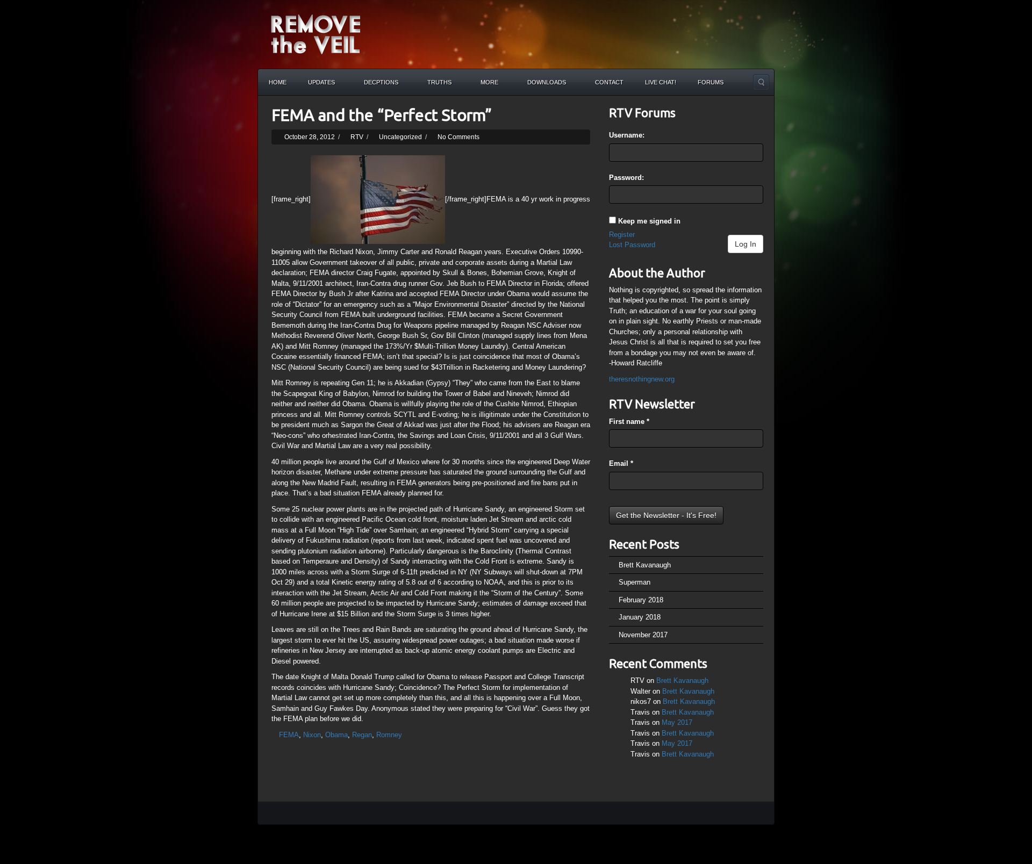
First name (629, 421)
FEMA (289, 735)
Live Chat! (660, 82)
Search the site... (761, 82)
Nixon (312, 735)
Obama (336, 735)
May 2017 (677, 722)
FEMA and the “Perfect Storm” (381, 115)
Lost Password (632, 245)
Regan (362, 735)
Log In (745, 244)
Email (621, 463)
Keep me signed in (649, 221)
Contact (609, 82)
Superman (634, 582)
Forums (710, 82)
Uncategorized (400, 137)
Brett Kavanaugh (645, 565)
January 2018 (640, 617)
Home (277, 82)
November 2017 (643, 635)
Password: (626, 178)
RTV (356, 137)
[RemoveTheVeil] (315, 34)
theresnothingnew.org (642, 379)
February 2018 (641, 600)
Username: (626, 135)
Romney (389, 735)
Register (622, 235)
